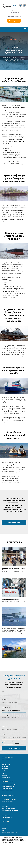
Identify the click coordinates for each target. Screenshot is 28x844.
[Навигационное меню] (25, 29)
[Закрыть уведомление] (27, 837)
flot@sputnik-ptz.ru (14, 12)
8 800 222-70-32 (14, 10)
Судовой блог (14, 231)
